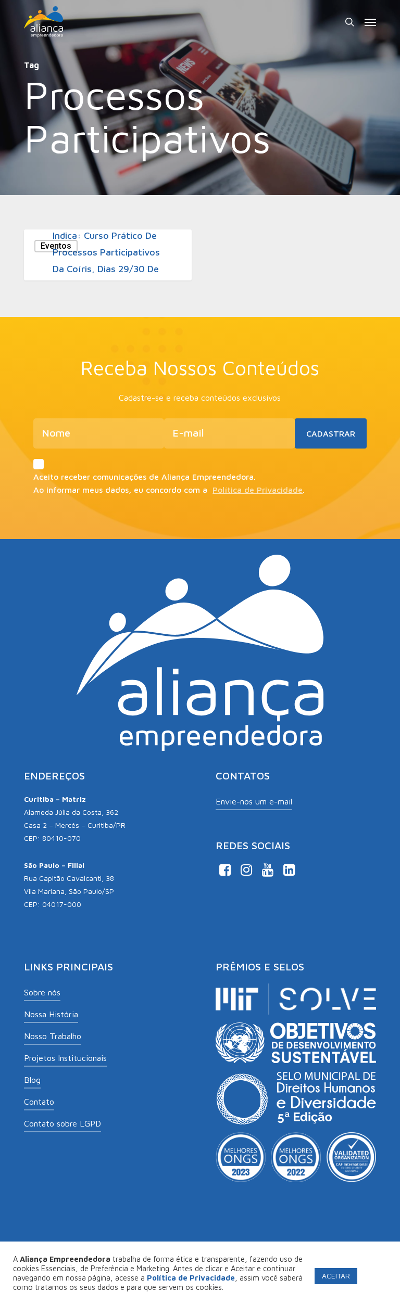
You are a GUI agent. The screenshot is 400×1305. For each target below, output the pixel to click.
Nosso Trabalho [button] (52, 1036)
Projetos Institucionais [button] (65, 1058)
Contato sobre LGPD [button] (62, 1123)
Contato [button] (39, 1101)
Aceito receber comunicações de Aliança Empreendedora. (144, 476)
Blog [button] (32, 1079)
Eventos (56, 246)
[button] (370, 22)
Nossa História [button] (51, 1014)
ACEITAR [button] (336, 1275)
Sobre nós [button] (42, 992)
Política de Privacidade (258, 489)
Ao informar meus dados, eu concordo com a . (169, 489)
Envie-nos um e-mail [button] (254, 801)
